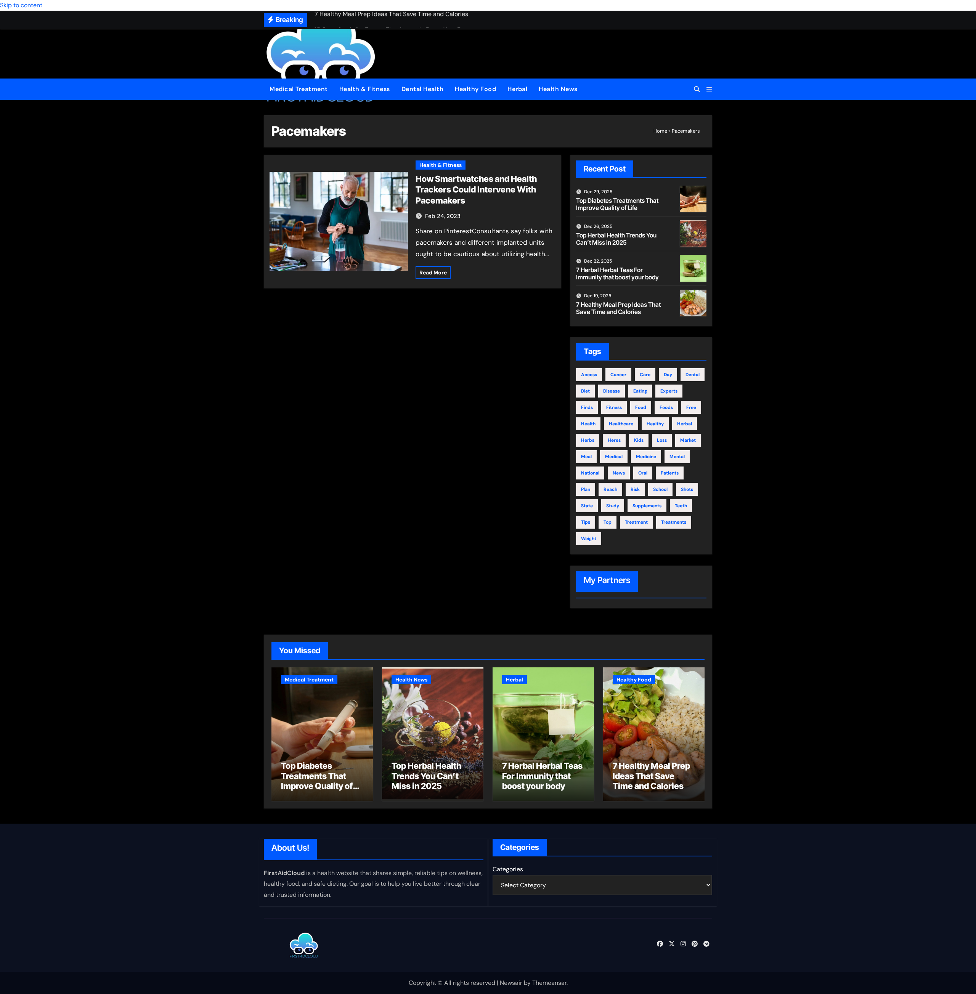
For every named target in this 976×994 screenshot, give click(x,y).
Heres (614, 440)
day (668, 375)
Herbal (517, 89)
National (590, 473)
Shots (687, 489)
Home (660, 131)
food (640, 407)
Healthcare (621, 424)
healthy (655, 424)
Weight (588, 538)
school (660, 489)
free (691, 407)
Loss (662, 440)
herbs (587, 440)
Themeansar (549, 983)
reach (610, 489)
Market (688, 440)
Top (608, 522)
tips (585, 522)
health (588, 424)
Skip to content (21, 5)
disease (611, 391)
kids (639, 440)
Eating (640, 391)
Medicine (646, 457)
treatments (673, 522)
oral (642, 473)
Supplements (646, 506)
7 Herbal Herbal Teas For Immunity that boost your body (617, 273)
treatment (636, 522)
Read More (433, 272)
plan (585, 489)
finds (587, 407)
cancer (618, 375)
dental (692, 375)
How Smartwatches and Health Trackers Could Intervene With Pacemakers (476, 189)
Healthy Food (475, 89)
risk (635, 489)
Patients (670, 473)
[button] (709, 89)
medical (614, 457)
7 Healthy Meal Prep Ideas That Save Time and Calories (618, 308)
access (589, 375)
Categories (508, 869)
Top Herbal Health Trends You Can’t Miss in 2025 (616, 238)
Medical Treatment (299, 89)
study (612, 506)
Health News (558, 89)
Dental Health (422, 89)
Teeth (681, 506)
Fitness (614, 407)
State (587, 506)
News (619, 473)
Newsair (511, 983)
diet (585, 391)
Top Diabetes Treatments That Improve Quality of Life (617, 204)
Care (645, 375)
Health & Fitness (364, 89)
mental (677, 457)
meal (586, 457)
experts (668, 391)
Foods (666, 407)
